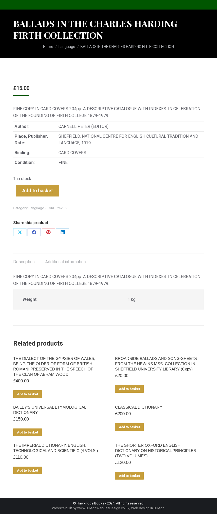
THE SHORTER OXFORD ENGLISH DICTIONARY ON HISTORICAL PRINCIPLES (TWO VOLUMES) (155, 450)
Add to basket (37, 190)
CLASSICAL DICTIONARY (138, 407)
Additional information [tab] (65, 261)
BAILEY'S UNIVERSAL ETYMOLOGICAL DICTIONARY (49, 410)
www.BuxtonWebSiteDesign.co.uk (103, 508)
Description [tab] (24, 261)
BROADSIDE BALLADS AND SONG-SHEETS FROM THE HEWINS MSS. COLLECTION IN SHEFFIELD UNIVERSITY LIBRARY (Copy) (156, 363)
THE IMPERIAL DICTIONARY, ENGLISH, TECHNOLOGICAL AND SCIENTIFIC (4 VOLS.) (55, 448)
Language (36, 208)
